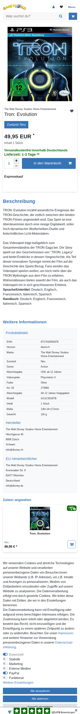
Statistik (14, 659)
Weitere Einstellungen (18, 682)
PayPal (14, 673)
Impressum (65, 633)
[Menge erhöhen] (16, 160)
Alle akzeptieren (40, 690)
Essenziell (16, 654)
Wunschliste (72, 111)
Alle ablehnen (40, 698)
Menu (72, 7)
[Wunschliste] (61, 7)
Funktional (16, 678)
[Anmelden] (53, 7)
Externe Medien (20, 668)
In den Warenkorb (47, 163)
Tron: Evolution (40, 533)
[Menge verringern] (16, 166)
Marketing (16, 664)
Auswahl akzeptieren (40, 706)
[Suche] (61, 16)
